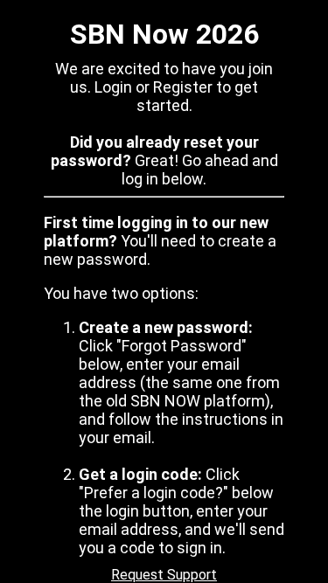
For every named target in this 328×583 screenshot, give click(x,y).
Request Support (164, 574)
